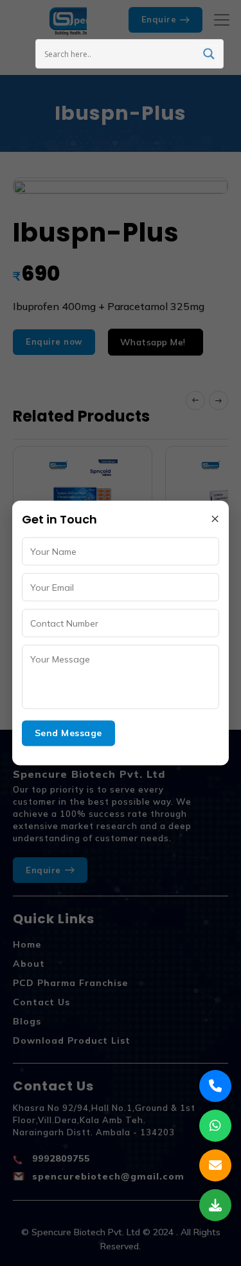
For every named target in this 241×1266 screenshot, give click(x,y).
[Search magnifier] (209, 54)
